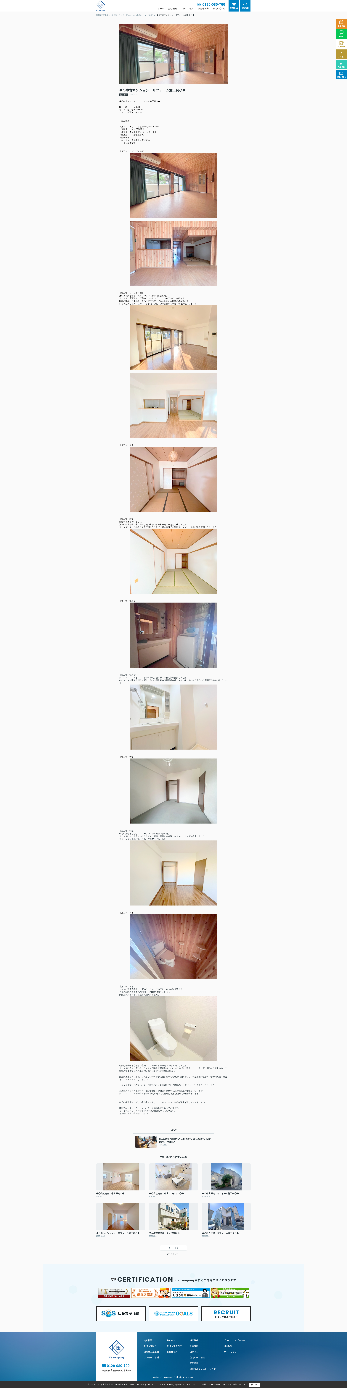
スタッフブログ (174, 1346)
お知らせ (171, 1340)
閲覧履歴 (245, 8)
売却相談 (194, 1363)
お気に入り (234, 8)
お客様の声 (203, 8)
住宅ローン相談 (197, 1357)
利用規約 (228, 1346)
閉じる (254, 1384)
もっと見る (173, 1248)
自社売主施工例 (151, 1351)
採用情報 (194, 1340)
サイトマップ (230, 1351)
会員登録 (194, 1346)
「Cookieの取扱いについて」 (219, 1385)
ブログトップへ (173, 1254)
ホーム (161, 8)
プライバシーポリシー (234, 1340)
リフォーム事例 (151, 1357)
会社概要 (172, 8)
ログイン (194, 1351)
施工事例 (123, 95)
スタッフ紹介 (187, 8)
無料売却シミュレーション (203, 1368)
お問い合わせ (219, 8)
